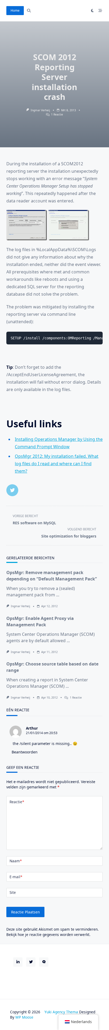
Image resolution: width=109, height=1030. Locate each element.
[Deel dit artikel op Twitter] (12, 490)
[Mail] (43, 962)
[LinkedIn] (17, 962)
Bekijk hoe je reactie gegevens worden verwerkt (47, 934)
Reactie (17, 801)
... (57, 595)
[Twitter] (30, 962)
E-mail (16, 876)
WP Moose (24, 1017)
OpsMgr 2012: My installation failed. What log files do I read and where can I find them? (56, 463)
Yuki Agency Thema (61, 1011)
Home (15, 10)
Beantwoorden (25, 751)
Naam (16, 860)
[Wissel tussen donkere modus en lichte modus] (92, 10)
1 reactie (57, 114)
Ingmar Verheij (40, 110)
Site (13, 892)
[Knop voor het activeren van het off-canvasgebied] (100, 10)
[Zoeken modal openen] (29, 10)
